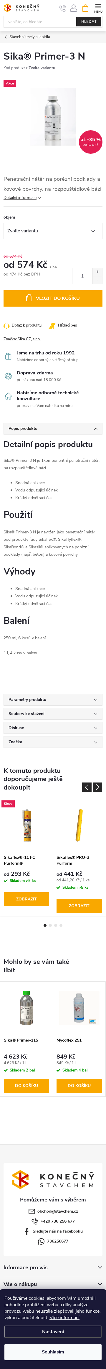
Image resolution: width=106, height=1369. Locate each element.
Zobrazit (26, 899)
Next (97, 787)
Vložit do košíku (58, 298)
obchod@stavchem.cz (57, 1211)
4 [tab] (60, 925)
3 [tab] (55, 925)
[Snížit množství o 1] (97, 280)
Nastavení (53, 1332)
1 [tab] (45, 925)
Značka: (22, 339)
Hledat (89, 21)
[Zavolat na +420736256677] (63, 8)
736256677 (57, 1241)
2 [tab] (50, 925)
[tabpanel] (26, 858)
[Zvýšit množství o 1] (97, 272)
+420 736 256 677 (58, 1221)
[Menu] (98, 8)
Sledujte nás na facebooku (58, 1231)
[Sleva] (26, 826)
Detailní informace (20, 197)
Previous (87, 787)
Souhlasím (53, 1352)
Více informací (64, 1317)
